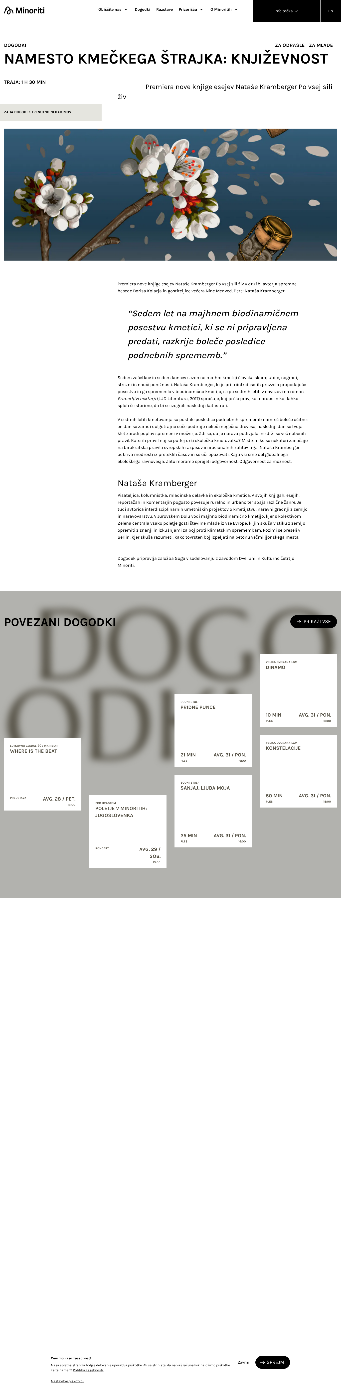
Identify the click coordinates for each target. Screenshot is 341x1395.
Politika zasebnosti (88, 1370)
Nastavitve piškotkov (67, 1381)
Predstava (18, 798)
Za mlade (321, 45)
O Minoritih (221, 9)
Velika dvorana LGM (282, 662)
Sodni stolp (189, 702)
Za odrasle (290, 45)
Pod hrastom (105, 803)
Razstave (164, 9)
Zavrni (243, 1362)
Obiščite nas (109, 9)
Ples (183, 760)
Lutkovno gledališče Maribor (34, 745)
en (330, 10)
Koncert (102, 848)
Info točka (284, 10)
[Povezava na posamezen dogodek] (42, 774)
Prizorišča (188, 9)
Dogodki (142, 9)
